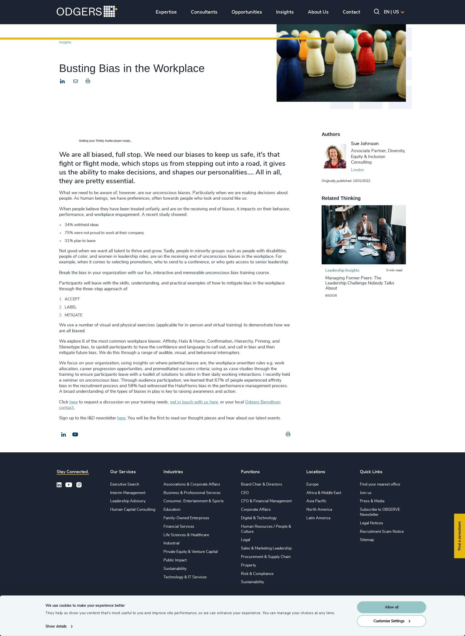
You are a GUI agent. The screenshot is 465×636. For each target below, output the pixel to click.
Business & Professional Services (192, 493)
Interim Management (127, 493)
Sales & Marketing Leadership (266, 548)
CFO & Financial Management (266, 501)
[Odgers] (87, 12)
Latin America (318, 518)
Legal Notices (371, 523)
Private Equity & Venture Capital (190, 552)
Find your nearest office (380, 484)
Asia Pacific (316, 501)
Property (248, 565)
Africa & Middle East (323, 493)
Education (171, 509)
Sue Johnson (365, 143)
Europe (312, 484)
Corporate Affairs (256, 509)
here (74, 402)
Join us (366, 493)
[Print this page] (87, 82)
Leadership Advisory (128, 501)
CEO (245, 493)
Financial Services (178, 526)
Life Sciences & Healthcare (186, 535)
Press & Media (372, 501)
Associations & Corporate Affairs (191, 484)
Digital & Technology (259, 518)
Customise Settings (388, 621)
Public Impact (175, 560)
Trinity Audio (104, 140)
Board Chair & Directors (261, 484)
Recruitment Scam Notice (382, 532)
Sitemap (367, 540)
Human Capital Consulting (132, 509)
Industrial (171, 543)
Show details (56, 626)
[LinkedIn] (62, 82)
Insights (65, 42)
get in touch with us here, (194, 402)
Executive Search (124, 484)
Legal (245, 540)
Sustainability (174, 569)
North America (319, 509)
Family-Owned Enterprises (186, 518)
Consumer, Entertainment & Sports (193, 501)
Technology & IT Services (185, 577)
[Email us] (75, 435)
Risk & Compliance (257, 574)
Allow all (391, 607)
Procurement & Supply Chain (266, 557)
